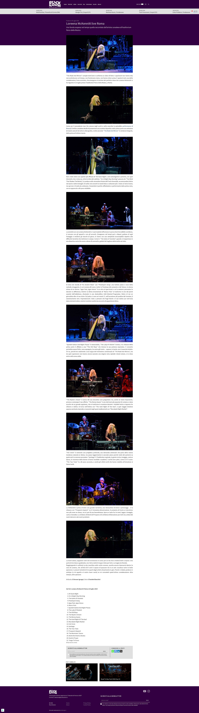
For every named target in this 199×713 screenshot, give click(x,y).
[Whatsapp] (112, 651)
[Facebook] (115, 651)
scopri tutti (195, 12)
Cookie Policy (86, 705)
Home (67, 703)
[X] (121, 651)
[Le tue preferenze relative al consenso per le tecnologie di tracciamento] (2, 710)
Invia (104, 651)
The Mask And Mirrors (111, 131)
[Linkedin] (118, 651)
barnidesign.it (63, 710)
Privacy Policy (87, 703)
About (67, 705)
